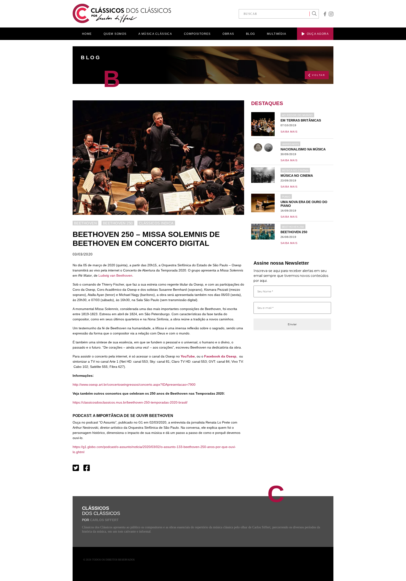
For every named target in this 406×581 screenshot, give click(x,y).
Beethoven (85, 223)
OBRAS (228, 33)
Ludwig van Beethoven (115, 275)
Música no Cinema (295, 170)
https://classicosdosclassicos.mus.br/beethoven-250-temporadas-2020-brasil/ (130, 402)
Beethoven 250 (118, 223)
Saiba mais (289, 131)
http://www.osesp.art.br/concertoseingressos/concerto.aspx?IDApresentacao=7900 (134, 384)
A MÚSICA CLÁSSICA (155, 33)
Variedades (290, 144)
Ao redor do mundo (297, 115)
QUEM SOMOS (115, 33)
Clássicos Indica (156, 223)
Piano (286, 196)
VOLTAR (318, 75)
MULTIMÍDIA (276, 33)
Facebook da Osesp (220, 356)
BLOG (250, 33)
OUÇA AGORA (318, 33)
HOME (87, 33)
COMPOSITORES (197, 33)
